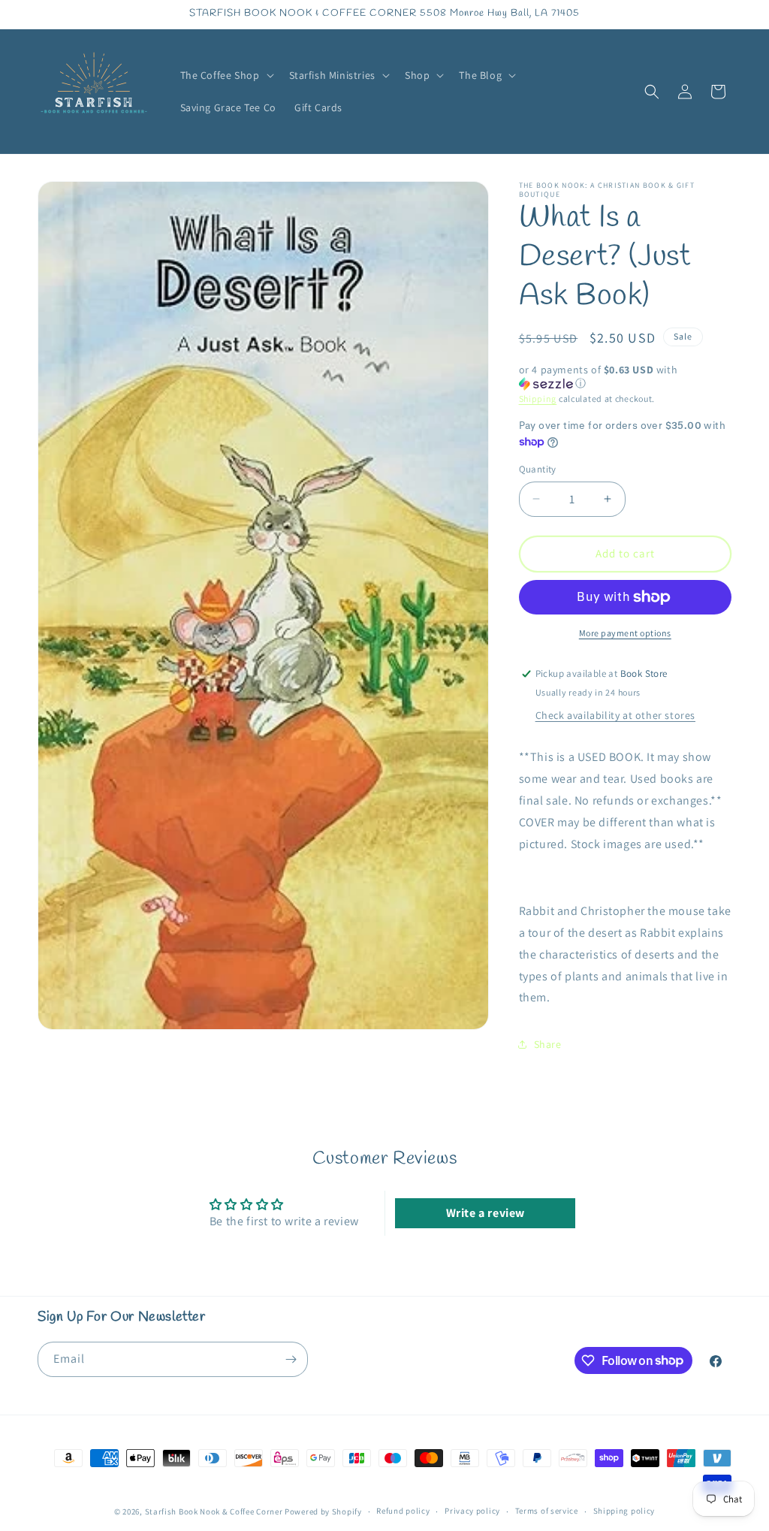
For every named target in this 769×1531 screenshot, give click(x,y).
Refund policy (403, 1510)
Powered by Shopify (323, 1511)
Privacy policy (472, 1510)
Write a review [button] (485, 1213)
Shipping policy (624, 1510)
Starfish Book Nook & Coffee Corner (214, 1511)
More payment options (625, 633)
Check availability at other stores (615, 715)
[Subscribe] (290, 1359)
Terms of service (546, 1510)
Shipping (538, 398)
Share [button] (548, 1044)
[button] (225, 75)
